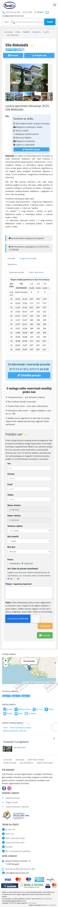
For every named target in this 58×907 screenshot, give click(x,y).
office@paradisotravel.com (17, 872)
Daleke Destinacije (45, 762)
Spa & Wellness (26, 762)
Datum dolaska (14, 505)
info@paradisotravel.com (13, 15)
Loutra (46, 31)
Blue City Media (51, 905)
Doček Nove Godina (36, 759)
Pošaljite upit (40, 55)
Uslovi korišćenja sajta (14, 842)
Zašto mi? (9, 833)
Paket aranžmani (36, 272)
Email (9, 484)
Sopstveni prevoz (16, 272)
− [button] (6, 664)
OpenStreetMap (42, 683)
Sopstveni (28, 563)
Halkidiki (26, 31)
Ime (9, 463)
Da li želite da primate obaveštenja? (22, 568)
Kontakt (9, 846)
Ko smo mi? (10, 829)
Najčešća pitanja (12, 797)
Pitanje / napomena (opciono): (18, 583)
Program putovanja (28, 258)
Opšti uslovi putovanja (15, 838)
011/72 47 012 (18, 369)
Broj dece (11, 546)
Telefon (10, 494)
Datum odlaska (14, 515)
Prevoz (10, 559)
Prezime (10, 473)
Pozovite (45, 635)
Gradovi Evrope (9, 762)
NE (18, 578)
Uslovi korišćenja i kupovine (17, 806)
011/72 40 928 (39, 369)
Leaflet (25, 683)
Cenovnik (11, 258)
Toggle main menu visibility (55, 5)
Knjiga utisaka (11, 802)
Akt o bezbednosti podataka (17, 851)
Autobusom (15, 563)
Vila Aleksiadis (19, 747)
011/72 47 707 (28, 869)
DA (11, 578)
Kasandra (36, 31)
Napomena (12, 264)
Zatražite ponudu (30, 375)
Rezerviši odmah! (32, 149)
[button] (50, 66)
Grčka (17, 31)
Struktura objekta (15, 525)
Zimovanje (20, 759)
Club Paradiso (32, 903)
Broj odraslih (12, 536)
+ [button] (6, 660)
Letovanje (8, 31)
